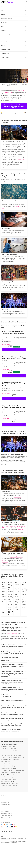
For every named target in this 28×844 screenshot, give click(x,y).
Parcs (2, 766)
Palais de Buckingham (6, 759)
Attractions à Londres (6, 18)
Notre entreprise (5, 811)
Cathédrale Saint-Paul (6, 761)
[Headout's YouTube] (6, 831)
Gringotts (17, 526)
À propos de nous (5, 787)
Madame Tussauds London (7, 753)
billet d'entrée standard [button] (12, 633)
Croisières (3, 38)
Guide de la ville (5, 57)
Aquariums (15, 766)
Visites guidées (12, 777)
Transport (3, 30)
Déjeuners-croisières (15, 772)
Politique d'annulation (6, 817)
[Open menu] (26, 1)
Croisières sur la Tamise (6, 770)
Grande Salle (17, 206)
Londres (3, 84)
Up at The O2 (21, 757)
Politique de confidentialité (7, 813)
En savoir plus (3, 613)
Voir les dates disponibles (14, 349)
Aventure (3, 45)
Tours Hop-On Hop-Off (6, 779)
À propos (3, 7)
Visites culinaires (5, 781)
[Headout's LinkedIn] (2, 831)
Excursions (15, 779)
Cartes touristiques (5, 768)
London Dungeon (17, 761)
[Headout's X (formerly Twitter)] (11, 831)
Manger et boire (5, 42)
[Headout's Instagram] (4, 831)
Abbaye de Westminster (6, 755)
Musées (21, 764)
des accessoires (17, 497)
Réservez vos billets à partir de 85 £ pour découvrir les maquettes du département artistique (14, 106)
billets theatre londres (6, 746)
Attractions (4, 22)
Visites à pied (4, 777)
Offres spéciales (5, 53)
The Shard (3, 757)
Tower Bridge (16, 759)
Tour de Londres (4, 748)
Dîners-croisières (5, 772)
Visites (2, 26)
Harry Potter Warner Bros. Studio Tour (9, 750)
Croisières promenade (19, 770)
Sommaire (6, 841)
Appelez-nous (5, 802)
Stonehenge (13, 748)
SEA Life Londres (17, 755)
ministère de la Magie (10, 526)
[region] (14, 444)
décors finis (5, 561)
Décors (3, 560)
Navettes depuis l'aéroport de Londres (9, 783)
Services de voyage (5, 34)
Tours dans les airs (5, 49)
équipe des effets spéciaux (16, 557)
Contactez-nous (6, 804)
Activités (3, 14)
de (3, 208)
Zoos (21, 766)
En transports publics (6, 785)
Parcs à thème (8, 766)
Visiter (2, 10)
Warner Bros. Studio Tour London (12, 85)
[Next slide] (25, 443)
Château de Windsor (12, 757)
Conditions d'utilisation (6, 815)
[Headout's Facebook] (9, 831)
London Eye (15, 746)
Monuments (15, 764)
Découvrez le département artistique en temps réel (13, 166)
